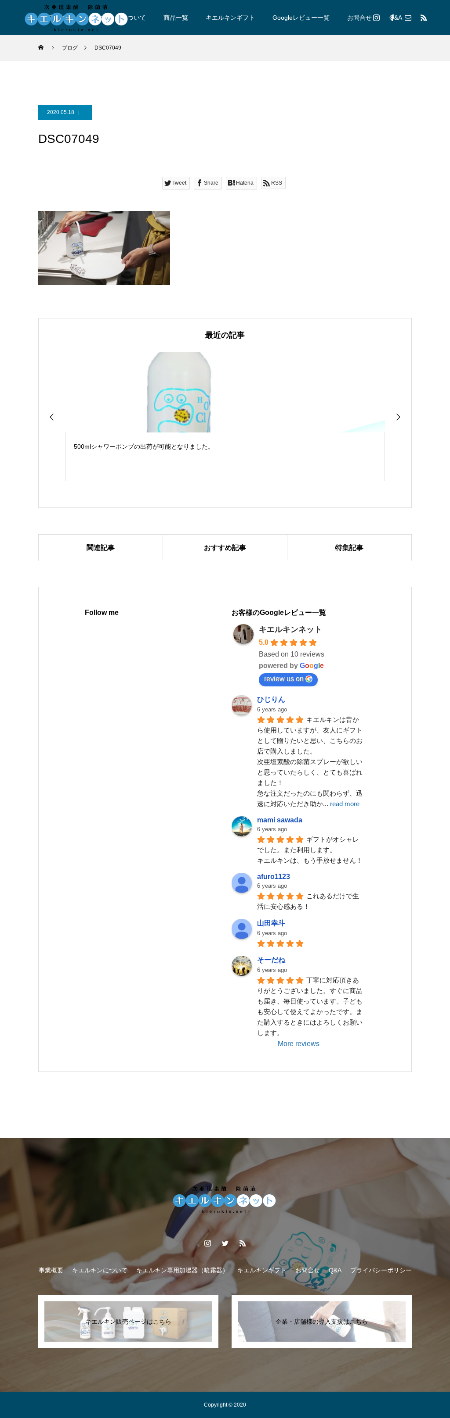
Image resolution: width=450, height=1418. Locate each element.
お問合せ (359, 17)
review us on (284, 678)
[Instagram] (376, 17)
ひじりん (271, 699)
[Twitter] (225, 1243)
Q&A (335, 1270)
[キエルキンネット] (77, 17)
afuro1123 (273, 876)
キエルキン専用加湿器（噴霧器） (182, 1270)
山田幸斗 (271, 923)
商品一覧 (175, 17)
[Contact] (407, 17)
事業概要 (51, 1270)
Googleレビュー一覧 (301, 17)
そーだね (271, 960)
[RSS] (423, 17)
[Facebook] (392, 17)
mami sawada (279, 820)
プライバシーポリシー (381, 1270)
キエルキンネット (290, 629)
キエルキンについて (99, 1270)
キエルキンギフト (230, 17)
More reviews (298, 1043)
